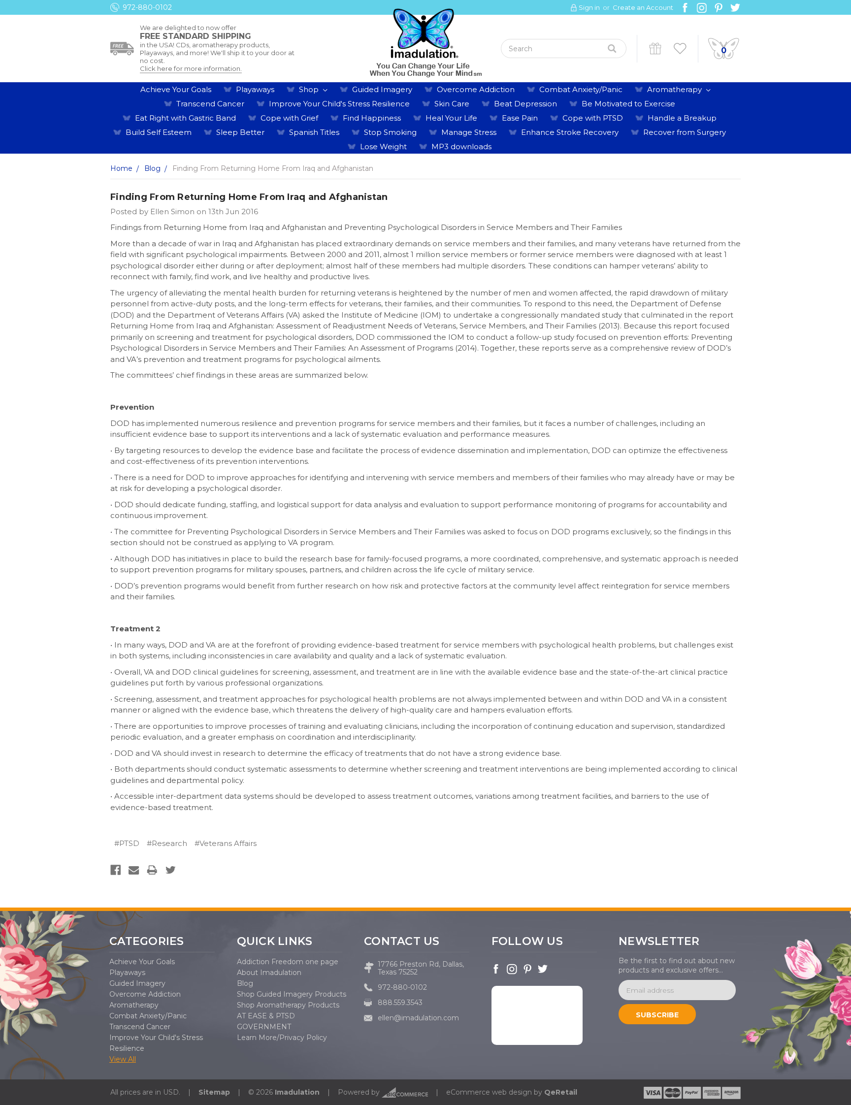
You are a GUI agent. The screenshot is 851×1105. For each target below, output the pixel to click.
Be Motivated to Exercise (628, 103)
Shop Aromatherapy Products (288, 1005)
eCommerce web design (489, 1092)
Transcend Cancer (210, 103)
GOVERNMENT (264, 1026)
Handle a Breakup (682, 118)
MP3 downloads (461, 146)
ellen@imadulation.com (418, 1017)
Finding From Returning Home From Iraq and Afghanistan (249, 197)
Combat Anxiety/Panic (580, 89)
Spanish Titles (314, 132)
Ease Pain (520, 118)
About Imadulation (269, 972)
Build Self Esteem (159, 132)
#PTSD (126, 843)
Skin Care (451, 103)
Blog (245, 983)
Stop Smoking (390, 132)
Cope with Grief (289, 118)
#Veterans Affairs (226, 843)
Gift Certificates (655, 48)
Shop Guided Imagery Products (291, 994)
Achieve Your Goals (175, 89)
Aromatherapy (675, 89)
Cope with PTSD (592, 118)
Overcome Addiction (476, 89)
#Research (167, 843)
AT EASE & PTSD (266, 1015)
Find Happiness (372, 118)
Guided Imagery (382, 89)
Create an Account (643, 7)
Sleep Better (240, 132)
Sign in (589, 7)
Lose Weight (383, 146)
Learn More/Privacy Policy (282, 1037)
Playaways (255, 89)
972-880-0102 (147, 7)
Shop (310, 89)
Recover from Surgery (684, 132)
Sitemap (214, 1092)
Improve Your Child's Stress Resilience (339, 103)
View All (122, 1059)
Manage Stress (468, 132)
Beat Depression (525, 103)
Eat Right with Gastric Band (185, 118)
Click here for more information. (191, 68)
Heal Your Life (451, 118)
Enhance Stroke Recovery (570, 132)
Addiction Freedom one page (287, 961)
